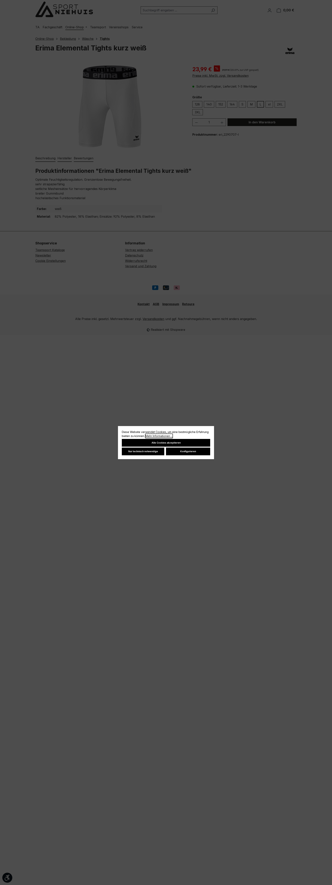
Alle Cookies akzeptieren (166, 442)
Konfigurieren (188, 451)
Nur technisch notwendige (143, 451)
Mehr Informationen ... (159, 436)
